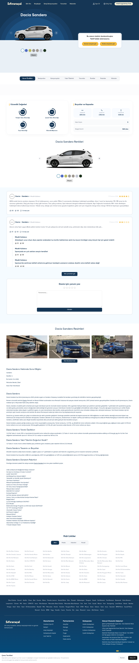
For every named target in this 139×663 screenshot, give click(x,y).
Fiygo (65, 633)
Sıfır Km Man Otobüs (12, 551)
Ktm (68, 600)
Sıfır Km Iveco (47, 561)
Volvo (18, 607)
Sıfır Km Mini (28, 572)
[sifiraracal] (14, 4)
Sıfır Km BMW (83, 579)
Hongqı (9, 607)
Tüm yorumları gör (69, 274)
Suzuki (94, 603)
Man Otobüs (12, 600)
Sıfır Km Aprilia (47, 551)
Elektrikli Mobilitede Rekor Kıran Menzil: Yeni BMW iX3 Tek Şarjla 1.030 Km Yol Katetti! (117, 634)
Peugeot (88, 600)
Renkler (92, 78)
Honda (56, 607)
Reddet (122, 658)
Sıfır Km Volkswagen (85, 554)
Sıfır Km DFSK (10, 576)
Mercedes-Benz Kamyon (71, 603)
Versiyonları (41, 78)
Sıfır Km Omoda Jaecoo (13, 554)
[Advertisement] (69, 90)
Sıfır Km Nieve (120, 551)
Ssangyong (110, 603)
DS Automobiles (31, 607)
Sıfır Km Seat (10, 566)
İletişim (45, 627)
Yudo (77, 607)
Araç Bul (65, 624)
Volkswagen (80, 600)
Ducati (19, 600)
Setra (25, 603)
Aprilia (25, 600)
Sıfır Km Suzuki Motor (31, 579)
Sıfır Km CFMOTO (30, 561)
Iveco (36, 603)
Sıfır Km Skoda (10, 569)
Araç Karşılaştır (48, 630)
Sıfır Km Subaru (65, 576)
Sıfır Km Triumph (66, 554)
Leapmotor (9, 603)
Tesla (102, 607)
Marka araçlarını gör (108, 44)
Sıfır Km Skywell (11, 572)
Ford (89, 603)
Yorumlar (63, 4)
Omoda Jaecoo (52, 600)
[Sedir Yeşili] (44, 50)
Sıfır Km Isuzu (101, 576)
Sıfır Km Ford (28, 566)
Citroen (16, 603)
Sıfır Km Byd (82, 551)
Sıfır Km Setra (10, 561)
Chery (30, 600)
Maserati (83, 610)
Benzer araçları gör (90, 44)
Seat (85, 603)
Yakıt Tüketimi (69, 78)
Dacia (25, 400)
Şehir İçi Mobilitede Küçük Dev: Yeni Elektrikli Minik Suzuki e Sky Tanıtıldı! (118, 625)
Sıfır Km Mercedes (48, 572)
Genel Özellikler (27, 78)
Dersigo (65, 627)
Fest (104, 603)
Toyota (102, 610)
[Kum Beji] (37, 50)
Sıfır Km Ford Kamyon (31, 558)
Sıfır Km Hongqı (47, 569)
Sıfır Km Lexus (101, 582)
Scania (39, 600)
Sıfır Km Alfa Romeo (121, 582)
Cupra (63, 610)
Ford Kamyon (110, 600)
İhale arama (67, 639)
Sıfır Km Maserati (84, 582)
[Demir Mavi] (26, 50)
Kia (73, 610)
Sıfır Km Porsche (29, 582)
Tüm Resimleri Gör (69, 361)
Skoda (125, 603)
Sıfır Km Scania (102, 551)
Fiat (81, 603)
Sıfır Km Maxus (29, 576)
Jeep (77, 610)
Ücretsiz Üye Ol (48, 624)
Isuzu (106, 607)
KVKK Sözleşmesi (88, 627)
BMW (47, 610)
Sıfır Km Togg (101, 579)
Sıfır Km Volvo (83, 569)
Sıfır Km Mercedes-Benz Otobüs (86, 562)
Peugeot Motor (70, 607)
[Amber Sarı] (30, 50)
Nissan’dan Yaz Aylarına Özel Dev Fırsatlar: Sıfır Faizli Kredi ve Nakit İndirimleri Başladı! (117, 638)
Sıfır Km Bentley (29, 569)
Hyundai (112, 607)
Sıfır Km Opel (101, 569)
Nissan (100, 603)
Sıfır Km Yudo (119, 572)
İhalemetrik (66, 636)
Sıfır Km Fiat (119, 561)
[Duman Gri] (33, 50)
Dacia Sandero (38, 463)
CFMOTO (30, 603)
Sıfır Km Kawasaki (48, 558)
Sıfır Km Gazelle (120, 579)
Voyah (94, 600)
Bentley (131, 603)
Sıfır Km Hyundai (121, 576)
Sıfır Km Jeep (65, 582)
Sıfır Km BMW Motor (12, 579)
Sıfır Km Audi (65, 569)
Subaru (97, 607)
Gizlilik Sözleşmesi (88, 624)
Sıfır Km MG (119, 558)
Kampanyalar (55, 78)
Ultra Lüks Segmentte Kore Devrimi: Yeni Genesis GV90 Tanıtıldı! (117, 629)
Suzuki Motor (128, 607)
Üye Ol (97, 4)
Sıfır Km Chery (65, 551)
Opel (22, 607)
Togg (52, 610)
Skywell (39, 607)
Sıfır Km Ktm (46, 554)
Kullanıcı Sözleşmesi (89, 630)
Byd (34, 600)
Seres (91, 607)
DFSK (82, 607)
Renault (37, 610)
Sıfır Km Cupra (10, 582)
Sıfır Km (28, 4)
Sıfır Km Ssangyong (103, 566)
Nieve (44, 600)
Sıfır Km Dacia (65, 579)
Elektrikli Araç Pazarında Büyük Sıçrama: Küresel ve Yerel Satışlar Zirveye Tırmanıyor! (118, 643)
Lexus (88, 610)
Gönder (69, 309)
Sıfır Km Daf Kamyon (12, 558)
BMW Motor (119, 607)
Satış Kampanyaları (50, 4)
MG (21, 603)
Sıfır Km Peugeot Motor (104, 572)
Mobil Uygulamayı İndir (123, 3)
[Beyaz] (22, 50)
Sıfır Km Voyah (120, 554)
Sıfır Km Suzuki (47, 566)
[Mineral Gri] (41, 50)
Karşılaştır (37, 4)
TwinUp (65, 630)
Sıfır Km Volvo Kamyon (67, 558)
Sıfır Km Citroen (102, 558)
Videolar (114, 78)
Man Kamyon (43, 603)
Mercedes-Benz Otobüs (55, 603)
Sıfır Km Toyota (10, 585)
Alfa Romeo (95, 610)
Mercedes (49, 607)
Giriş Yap (109, 4)
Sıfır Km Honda (65, 572)
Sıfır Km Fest (83, 566)
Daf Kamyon (101, 600)
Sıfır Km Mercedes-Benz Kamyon (104, 562)
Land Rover (118, 603)
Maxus (87, 607)
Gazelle (57, 610)
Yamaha (61, 607)
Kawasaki (118, 600)
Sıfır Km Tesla (83, 576)
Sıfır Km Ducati (29, 551)
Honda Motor (62, 600)
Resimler (103, 78)
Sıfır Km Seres (47, 576)
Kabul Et (133, 658)
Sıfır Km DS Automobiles (123, 569)
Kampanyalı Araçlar (49, 633)
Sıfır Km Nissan (65, 566)
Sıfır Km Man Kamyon (67, 561)
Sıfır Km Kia (46, 582)
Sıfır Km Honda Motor (31, 554)
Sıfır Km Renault (47, 579)
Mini (44, 607)
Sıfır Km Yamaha (84, 572)
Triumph (73, 600)
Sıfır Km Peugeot (102, 554)
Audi (14, 607)
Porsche (68, 610)
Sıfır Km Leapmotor (85, 558)
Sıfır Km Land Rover (121, 566)
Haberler (73, 4)
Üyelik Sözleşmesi (88, 633)
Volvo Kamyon (126, 600)
